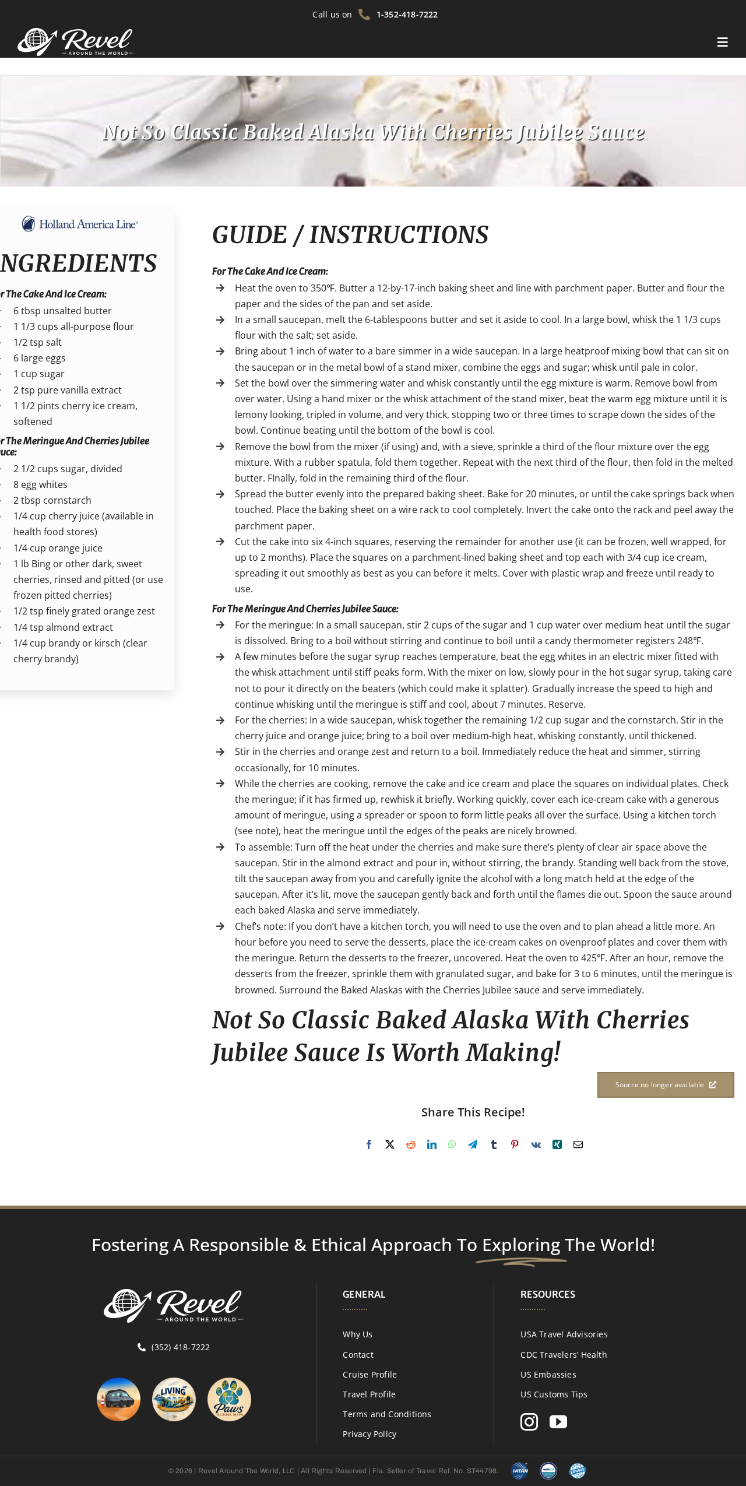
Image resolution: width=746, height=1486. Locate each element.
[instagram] (529, 1422)
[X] (389, 1144)
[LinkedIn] (431, 1144)
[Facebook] (368, 1144)
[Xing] (557, 1144)
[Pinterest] (514, 1144)
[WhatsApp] (452, 1144)
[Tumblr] (493, 1144)
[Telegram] (472, 1144)
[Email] (578, 1144)
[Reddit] (410, 1144)
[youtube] (558, 1422)
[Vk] (536, 1144)
